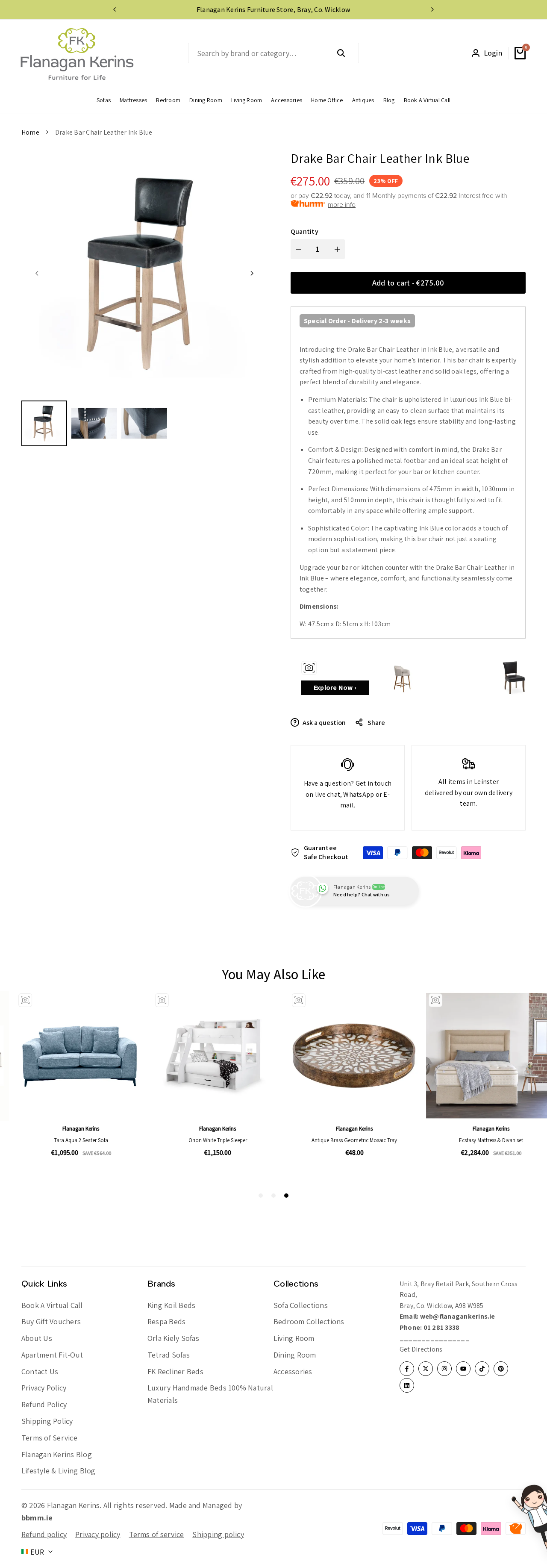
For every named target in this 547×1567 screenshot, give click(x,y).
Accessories (293, 1371)
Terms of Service (49, 1438)
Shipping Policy (47, 1421)
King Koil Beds (171, 1305)
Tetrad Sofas (168, 1355)
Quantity (304, 231)
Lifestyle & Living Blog (58, 1471)
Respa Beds (166, 1321)
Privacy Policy (43, 1388)
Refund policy (44, 1534)
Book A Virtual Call (52, 1305)
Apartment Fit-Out (52, 1355)
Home (30, 132)
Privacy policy (97, 1534)
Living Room (294, 1338)
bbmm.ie (37, 1518)
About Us (36, 1338)
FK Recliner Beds (175, 1371)
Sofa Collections (301, 1305)
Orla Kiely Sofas (173, 1338)
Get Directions (421, 1349)
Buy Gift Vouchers (51, 1321)
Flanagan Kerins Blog (56, 1454)
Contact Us (39, 1371)
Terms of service (156, 1534)
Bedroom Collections (309, 1321)
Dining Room (295, 1355)
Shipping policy (218, 1534)
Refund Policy (44, 1404)
